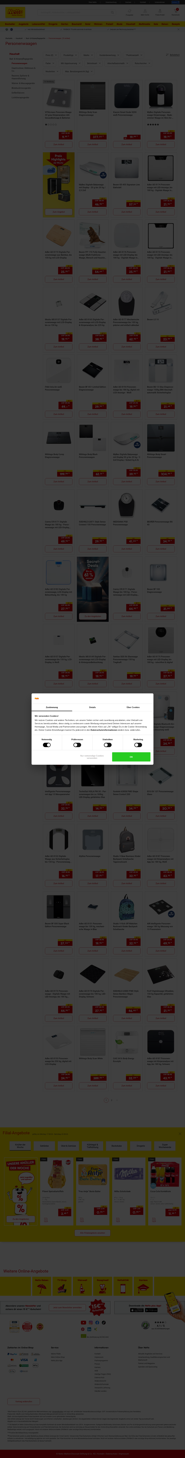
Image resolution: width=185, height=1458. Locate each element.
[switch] (77, 745)
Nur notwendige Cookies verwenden (92, 757)
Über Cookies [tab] (133, 707)
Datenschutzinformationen (104, 730)
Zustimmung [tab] (52, 707)
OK (131, 757)
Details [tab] (92, 707)
